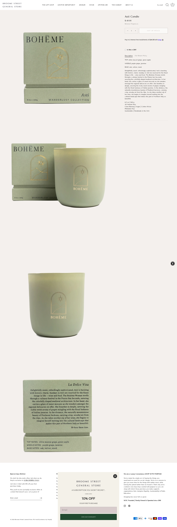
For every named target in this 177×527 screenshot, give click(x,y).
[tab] (130, 56)
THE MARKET (116, 5)
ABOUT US (129, 5)
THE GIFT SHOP (48, 5)
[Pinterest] (129, 506)
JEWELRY (82, 5)
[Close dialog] (115, 476)
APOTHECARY (103, 5)
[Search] (167, 5)
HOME (91, 5)
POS (34, 519)
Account (160, 5)
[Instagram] (125, 506)
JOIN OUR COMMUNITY (88, 517)
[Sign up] (41, 498)
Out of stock (153, 31)
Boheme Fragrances (131, 24)
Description (129, 56)
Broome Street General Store (23, 519)
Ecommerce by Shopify (45, 519)
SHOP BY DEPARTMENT (66, 5)
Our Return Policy (141, 56)
